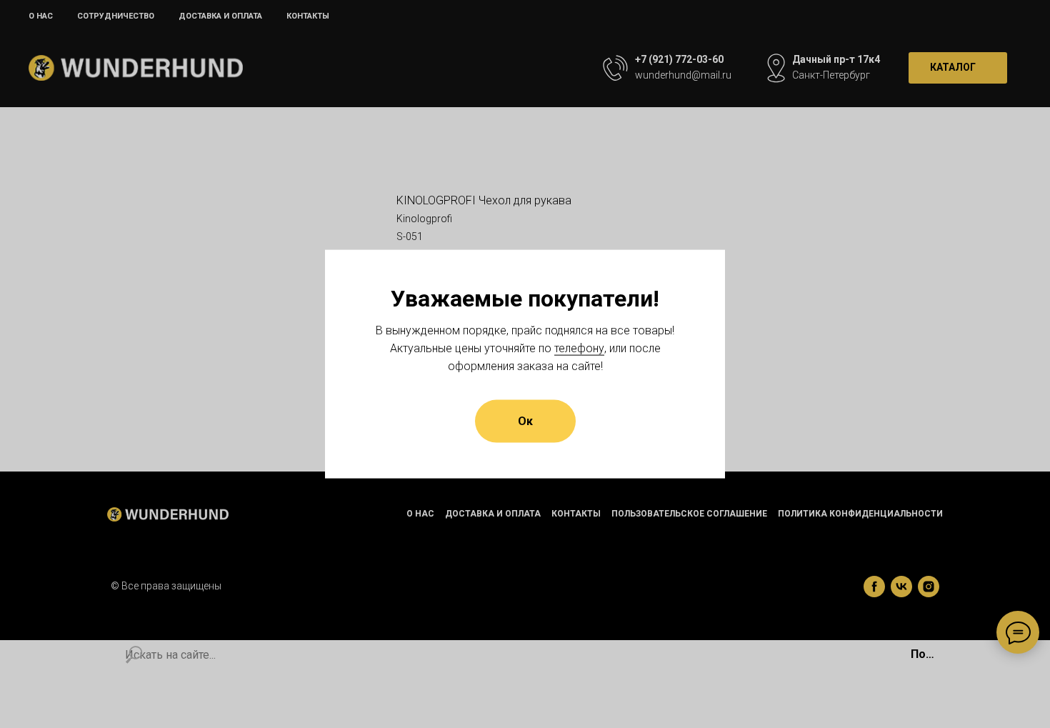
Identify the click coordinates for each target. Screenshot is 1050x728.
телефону (579, 347)
